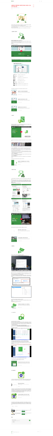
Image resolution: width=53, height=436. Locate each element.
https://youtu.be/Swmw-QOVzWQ (15, 344)
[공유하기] (13, 406)
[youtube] (11, 433)
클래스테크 (12, 431)
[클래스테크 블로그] (12, 1)
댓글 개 (12, 417)
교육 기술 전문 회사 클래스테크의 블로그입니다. (16, 420)
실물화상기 (12, 7)
